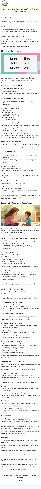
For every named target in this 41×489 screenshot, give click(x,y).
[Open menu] (38, 3)
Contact (28, 485)
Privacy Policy (20, 485)
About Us (13, 485)
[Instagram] (22, 480)
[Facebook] (19, 480)
